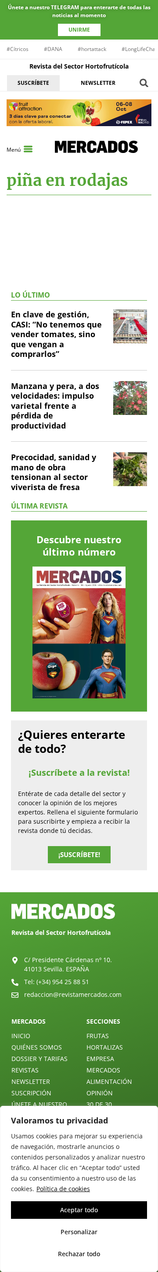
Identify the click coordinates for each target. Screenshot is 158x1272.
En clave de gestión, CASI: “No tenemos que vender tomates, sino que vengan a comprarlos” (56, 334)
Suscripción (31, 1093)
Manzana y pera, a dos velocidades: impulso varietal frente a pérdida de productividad (55, 406)
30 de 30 (99, 1104)
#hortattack (92, 49)
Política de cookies (63, 1189)
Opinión (99, 1093)
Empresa (100, 1058)
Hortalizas (104, 1047)
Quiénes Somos (36, 1047)
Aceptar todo (79, 1210)
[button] (144, 83)
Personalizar (79, 1232)
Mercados (103, 1070)
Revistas (25, 1070)
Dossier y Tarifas (39, 1058)
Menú (14, 149)
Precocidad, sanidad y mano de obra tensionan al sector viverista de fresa (53, 472)
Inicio (20, 1036)
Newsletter (30, 1081)
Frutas (97, 1036)
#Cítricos (18, 49)
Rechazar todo (79, 1254)
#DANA (53, 49)
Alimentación (109, 1081)
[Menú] (28, 149)
